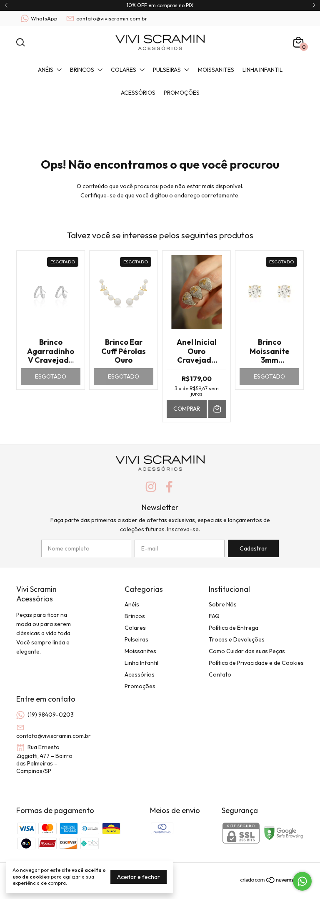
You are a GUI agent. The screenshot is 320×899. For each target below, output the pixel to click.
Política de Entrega (233, 627)
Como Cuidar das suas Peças (247, 651)
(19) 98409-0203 (51, 714)
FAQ (214, 616)
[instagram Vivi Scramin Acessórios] (151, 486)
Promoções (182, 92)
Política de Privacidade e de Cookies (256, 663)
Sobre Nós (223, 604)
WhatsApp (44, 18)
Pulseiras (167, 69)
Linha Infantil (262, 69)
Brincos (82, 69)
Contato (220, 674)
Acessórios (138, 92)
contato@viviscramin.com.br (111, 18)
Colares (123, 69)
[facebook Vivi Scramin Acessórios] (169, 486)
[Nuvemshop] (272, 881)
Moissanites (216, 69)
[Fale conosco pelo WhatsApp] (302, 881)
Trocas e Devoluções (237, 639)
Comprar (186, 408)
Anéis (45, 69)
